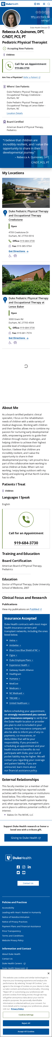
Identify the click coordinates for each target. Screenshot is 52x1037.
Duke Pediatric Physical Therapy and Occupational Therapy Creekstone (28, 215)
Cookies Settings (26, 1014)
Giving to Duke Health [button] (24, 838)
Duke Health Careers (12, 963)
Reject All (26, 1023)
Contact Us (28, 883)
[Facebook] (19, 867)
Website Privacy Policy (12, 940)
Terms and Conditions (13, 935)
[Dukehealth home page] (6, 4)
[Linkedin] (30, 867)
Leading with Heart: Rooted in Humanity (21, 912)
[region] (26, 1003)
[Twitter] (19, 873)
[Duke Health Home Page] (18, 858)
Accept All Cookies (26, 1031)
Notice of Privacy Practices (14, 921)
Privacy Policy (17, 1009)
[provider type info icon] (49, 28)
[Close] (48, 973)
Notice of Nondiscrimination (15, 917)
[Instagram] (24, 867)
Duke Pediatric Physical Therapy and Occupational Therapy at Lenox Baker (28, 302)
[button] (37, 3)
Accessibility (8, 907)
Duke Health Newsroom (13, 968)
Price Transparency (11, 931)
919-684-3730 (26, 542)
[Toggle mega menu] (44, 4)
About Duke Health (11, 954)
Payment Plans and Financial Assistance (21, 926)
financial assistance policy (23, 770)
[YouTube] (24, 873)
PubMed (34, 609)
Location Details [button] (15, 113)
